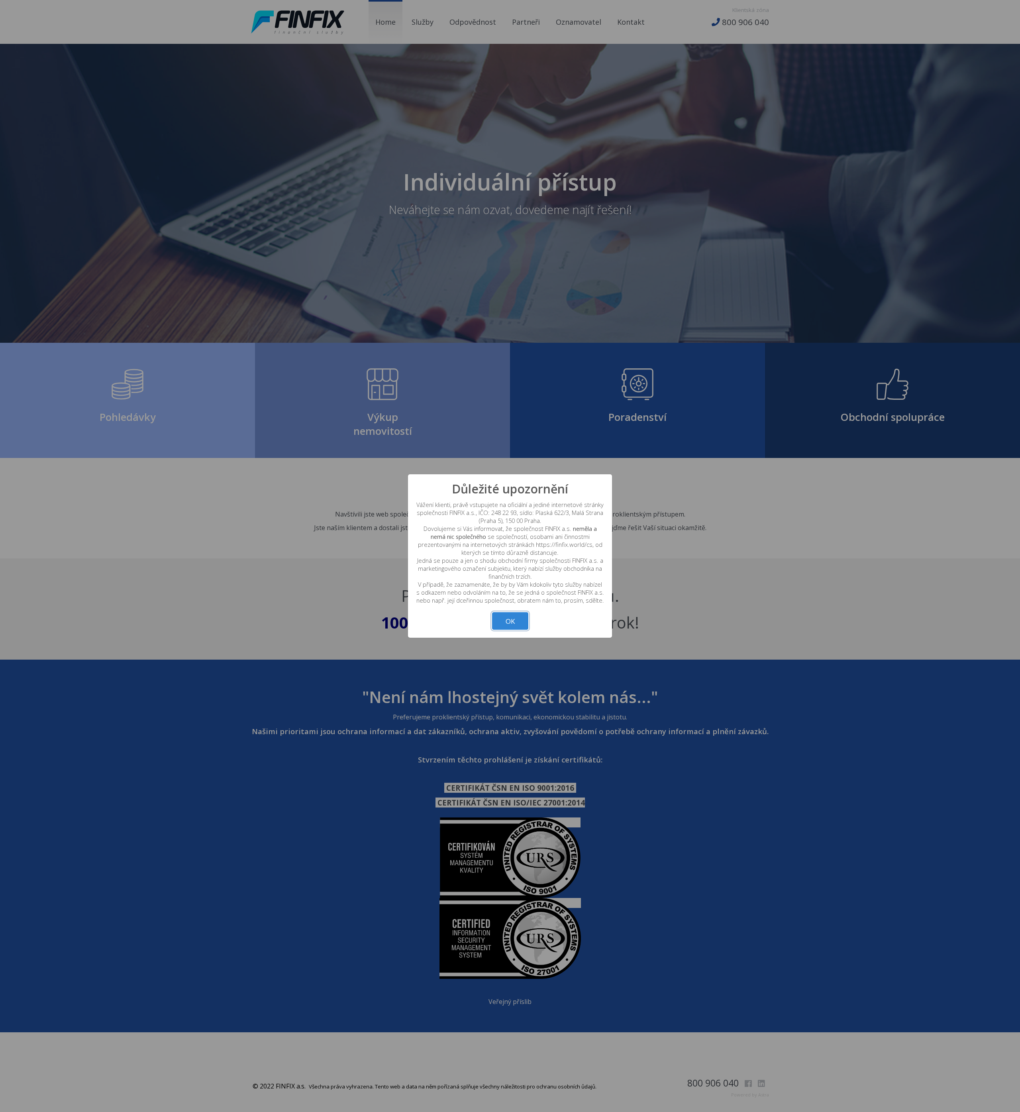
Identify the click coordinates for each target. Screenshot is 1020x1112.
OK (510, 621)
